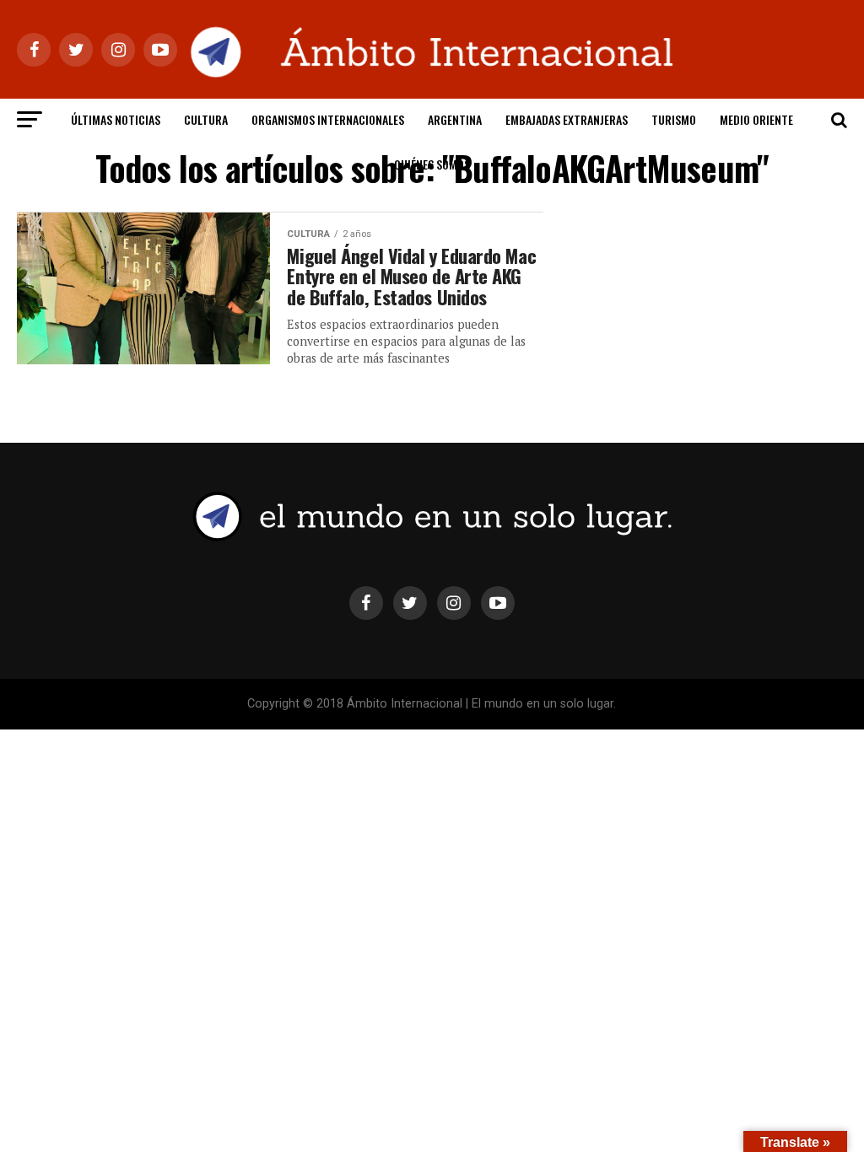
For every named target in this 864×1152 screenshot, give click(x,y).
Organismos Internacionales (327, 119)
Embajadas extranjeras (566, 119)
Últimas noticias (115, 119)
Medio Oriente (756, 119)
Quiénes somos (432, 164)
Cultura (206, 119)
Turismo (673, 119)
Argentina (455, 119)
